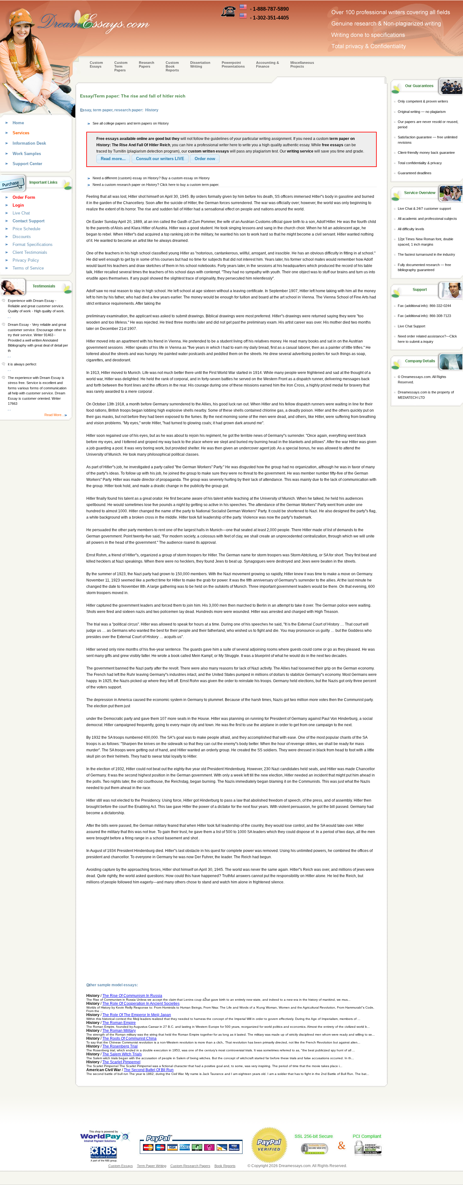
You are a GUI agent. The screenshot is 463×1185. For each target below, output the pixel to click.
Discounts (22, 236)
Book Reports (225, 1166)
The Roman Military (119, 1030)
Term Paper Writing (151, 1166)
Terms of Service (28, 268)
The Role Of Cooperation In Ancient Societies (141, 1003)
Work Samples (27, 153)
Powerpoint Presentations (233, 64)
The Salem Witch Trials (122, 1054)
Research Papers (146, 64)
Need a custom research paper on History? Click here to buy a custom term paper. (156, 184)
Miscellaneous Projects (302, 64)
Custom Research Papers (190, 1166)
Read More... (54, 415)
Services (21, 133)
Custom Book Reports (172, 66)
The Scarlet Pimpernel (121, 1062)
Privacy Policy (26, 260)
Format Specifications (33, 244)
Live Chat (21, 213)
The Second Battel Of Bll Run (149, 1070)
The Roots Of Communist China (129, 1038)
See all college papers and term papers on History (131, 123)
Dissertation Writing (200, 64)
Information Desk (29, 143)
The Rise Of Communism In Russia (132, 995)
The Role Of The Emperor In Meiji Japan (136, 1015)
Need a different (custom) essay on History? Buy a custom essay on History (151, 178)
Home (18, 122)
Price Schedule (26, 228)
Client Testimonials (30, 252)
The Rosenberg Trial (120, 1046)
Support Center (27, 163)
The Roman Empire (119, 1023)
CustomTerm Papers (121, 66)
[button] (113, 158)
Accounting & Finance (267, 64)
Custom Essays (96, 64)
